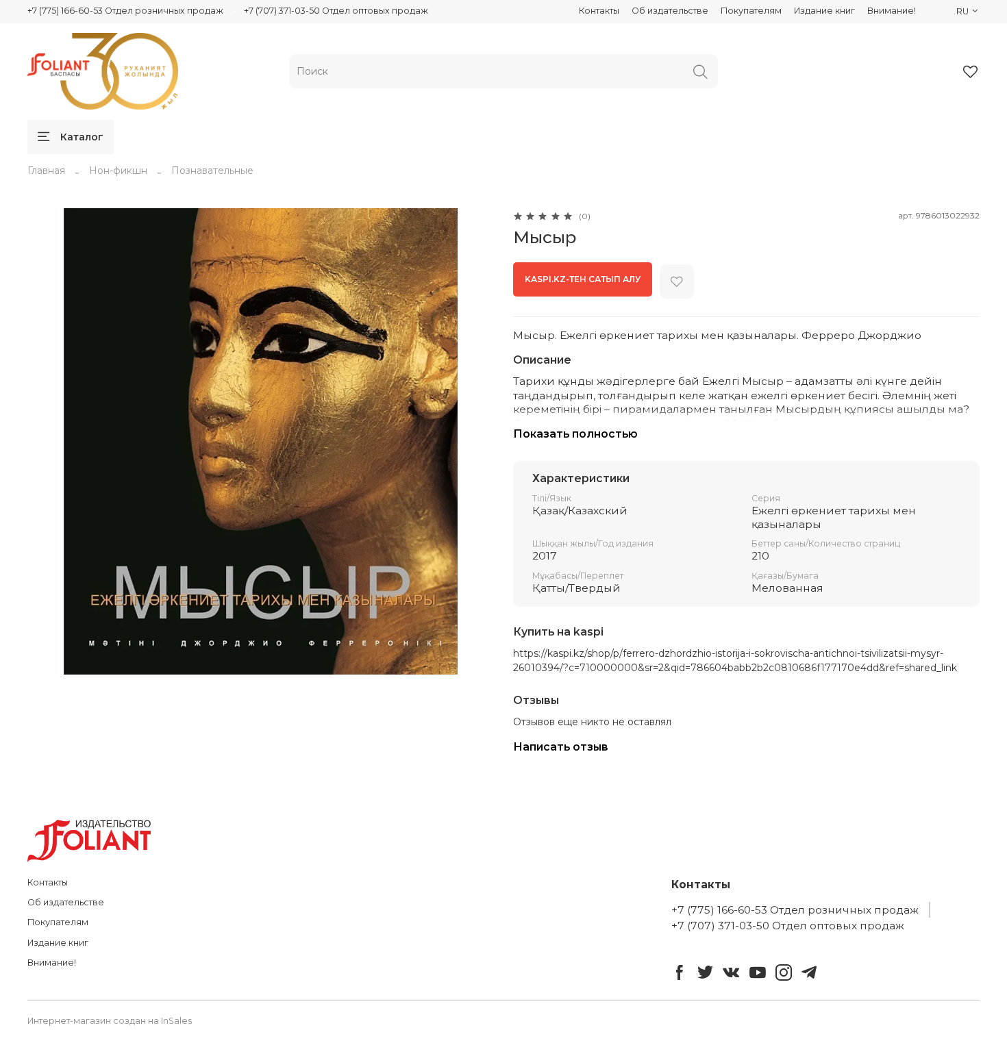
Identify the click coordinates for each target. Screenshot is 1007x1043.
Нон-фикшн (118, 170)
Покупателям (751, 10)
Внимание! (891, 10)
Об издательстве (670, 10)
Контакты (599, 10)
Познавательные (212, 170)
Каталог (81, 137)
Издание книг (824, 10)
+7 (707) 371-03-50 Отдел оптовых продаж (336, 10)
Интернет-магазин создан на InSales (109, 1021)
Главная (46, 170)
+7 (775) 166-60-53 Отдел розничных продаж (125, 10)
